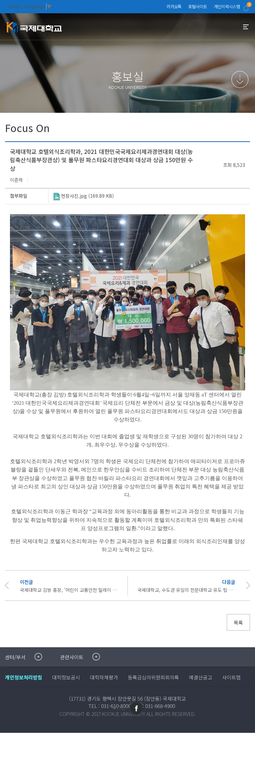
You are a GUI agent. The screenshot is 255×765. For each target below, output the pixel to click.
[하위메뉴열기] (239, 79)
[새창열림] (136, 708)
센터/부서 (15, 657)
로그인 (119, 707)
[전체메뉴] (245, 27)
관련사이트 (71, 657)
